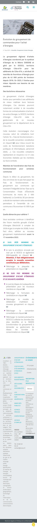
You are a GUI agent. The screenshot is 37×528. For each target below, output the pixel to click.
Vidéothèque (18, 416)
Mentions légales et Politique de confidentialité (18, 521)
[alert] (30, 369)
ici (31, 255)
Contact (19, 2)
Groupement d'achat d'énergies (25, 50)
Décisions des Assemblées (18, 386)
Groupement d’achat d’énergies (18, 360)
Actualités (13, 50)
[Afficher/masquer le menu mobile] (34, 7)
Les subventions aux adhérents (18, 395)
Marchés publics (17, 404)
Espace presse (17, 411)
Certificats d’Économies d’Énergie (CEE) (18, 369)
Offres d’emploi (17, 421)
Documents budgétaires (18, 378)
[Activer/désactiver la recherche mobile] (28, 7)
